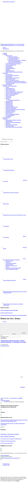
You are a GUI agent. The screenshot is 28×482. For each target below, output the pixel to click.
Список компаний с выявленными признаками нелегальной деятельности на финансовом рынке (14, 420)
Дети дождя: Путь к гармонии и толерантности (11, 438)
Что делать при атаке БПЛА (7, 443)
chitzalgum (22, 387)
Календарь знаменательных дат (7, 312)
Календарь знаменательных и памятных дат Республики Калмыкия (14, 315)
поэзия (7, 345)
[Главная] (13, 138)
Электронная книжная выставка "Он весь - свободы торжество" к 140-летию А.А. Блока (13, 341)
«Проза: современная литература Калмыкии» (9, 310)
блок (2, 345)
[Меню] (23, 51)
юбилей (4, 345)
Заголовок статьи (4, 336)
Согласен (17, 480)
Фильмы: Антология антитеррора (8, 440)
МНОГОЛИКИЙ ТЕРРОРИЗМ (7, 436)
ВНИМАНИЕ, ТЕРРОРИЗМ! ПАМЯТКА (10, 434)
